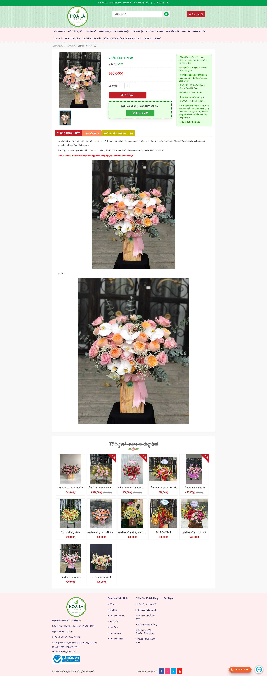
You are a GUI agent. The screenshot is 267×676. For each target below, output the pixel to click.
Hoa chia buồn (116, 639)
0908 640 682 (140, 112)
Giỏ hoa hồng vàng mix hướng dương (136, 532)
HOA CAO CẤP (199, 31)
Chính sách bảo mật (146, 610)
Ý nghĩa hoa (91, 133)
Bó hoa (113, 604)
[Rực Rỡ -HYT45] (163, 514)
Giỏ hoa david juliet (101, 577)
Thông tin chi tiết (68, 133)
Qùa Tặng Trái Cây (92, 38)
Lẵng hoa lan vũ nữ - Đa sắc (163, 487)
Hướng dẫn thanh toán (118, 133)
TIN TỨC (147, 38)
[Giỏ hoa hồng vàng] (70, 514)
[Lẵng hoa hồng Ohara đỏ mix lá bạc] (132, 469)
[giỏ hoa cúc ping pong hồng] (70, 469)
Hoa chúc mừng (117, 615)
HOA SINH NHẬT (121, 31)
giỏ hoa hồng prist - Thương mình (103, 532)
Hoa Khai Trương (155, 31)
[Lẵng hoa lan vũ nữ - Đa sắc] (163, 469)
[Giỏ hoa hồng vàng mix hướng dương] (132, 514)
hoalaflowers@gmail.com (64, 651)
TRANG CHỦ (90, 31)
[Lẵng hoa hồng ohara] (70, 558)
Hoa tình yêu (115, 633)
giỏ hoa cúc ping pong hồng (70, 487)
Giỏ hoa (113, 610)
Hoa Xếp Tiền (172, 31)
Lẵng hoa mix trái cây (194, 487)
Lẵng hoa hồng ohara (70, 577)
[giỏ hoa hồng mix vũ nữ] (194, 514)
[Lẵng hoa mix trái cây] (194, 469)
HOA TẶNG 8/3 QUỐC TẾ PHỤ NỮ (68, 31)
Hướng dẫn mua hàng (147, 624)
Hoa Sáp (186, 31)
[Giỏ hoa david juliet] (101, 558)
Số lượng (113, 86)
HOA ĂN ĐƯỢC (105, 31)
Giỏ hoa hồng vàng (70, 532)
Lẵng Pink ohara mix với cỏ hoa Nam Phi (107, 487)
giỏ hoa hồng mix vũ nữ (194, 532)
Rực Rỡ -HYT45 (163, 532)
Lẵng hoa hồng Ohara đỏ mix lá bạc (136, 487)
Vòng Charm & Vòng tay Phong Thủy (122, 38)
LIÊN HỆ (157, 38)
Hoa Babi (114, 627)
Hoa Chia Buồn (72, 38)
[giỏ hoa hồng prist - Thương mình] (101, 514)
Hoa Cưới (58, 38)
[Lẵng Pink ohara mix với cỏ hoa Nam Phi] (101, 469)
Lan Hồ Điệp (137, 31)
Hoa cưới (114, 621)
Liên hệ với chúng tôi (147, 604)
